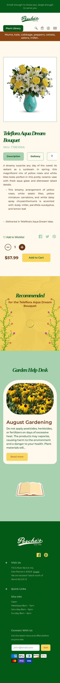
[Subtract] (8, 247)
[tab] (13, 156)
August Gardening (29, 422)
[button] (36, 28)
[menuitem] (36, 28)
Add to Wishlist (15, 237)
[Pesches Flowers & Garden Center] (30, 19)
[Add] (22, 247)
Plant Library (13, 28)
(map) (36, 571)
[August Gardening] (30, 399)
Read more (17, 456)
